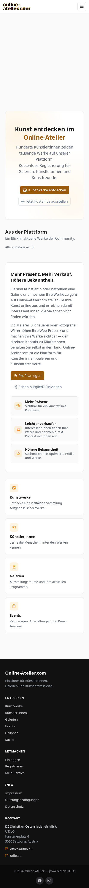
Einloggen (12, 759)
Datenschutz (14, 806)
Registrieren (14, 766)
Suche (9, 739)
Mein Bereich (15, 773)
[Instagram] (49, 881)
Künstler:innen (16, 712)
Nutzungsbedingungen (22, 800)
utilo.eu (15, 855)
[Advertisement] (44, 57)
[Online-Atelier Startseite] (16, 6)
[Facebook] (40, 881)
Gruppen (11, 733)
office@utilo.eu (20, 849)
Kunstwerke (14, 706)
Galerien (11, 719)
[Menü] (81, 6)
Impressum (13, 793)
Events (10, 726)
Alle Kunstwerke (17, 247)
